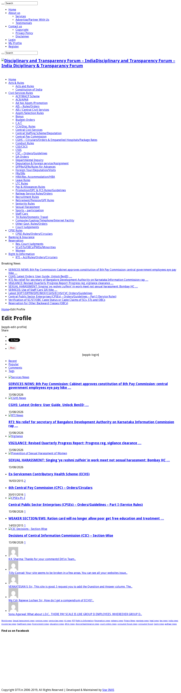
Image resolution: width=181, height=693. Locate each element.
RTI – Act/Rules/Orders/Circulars (36, 257)
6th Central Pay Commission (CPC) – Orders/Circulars (50, 488)
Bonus (20, 116)
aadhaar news (171, 624)
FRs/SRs (20, 173)
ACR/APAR (22, 99)
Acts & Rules (16, 83)
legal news (154, 621)
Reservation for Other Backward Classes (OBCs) (38, 303)
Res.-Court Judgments (29, 244)
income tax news (8, 624)
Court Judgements (27, 227)
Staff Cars (22, 213)
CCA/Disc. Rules (25, 126)
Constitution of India (29, 89)
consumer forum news (127, 624)
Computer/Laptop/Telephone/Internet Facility (45, 220)
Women (20, 250)
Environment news (40, 624)
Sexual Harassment (28, 207)
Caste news (159, 624)
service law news (56, 621)
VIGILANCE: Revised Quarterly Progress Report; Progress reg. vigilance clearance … (60, 283)
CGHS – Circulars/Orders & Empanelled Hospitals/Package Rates (56, 140)
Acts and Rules (25, 86)
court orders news (108, 624)
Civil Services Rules (20, 93)
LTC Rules (22, 183)
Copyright (22, 29)
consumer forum (145, 624)
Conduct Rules (25, 143)
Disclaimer (22, 36)
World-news (6, 621)
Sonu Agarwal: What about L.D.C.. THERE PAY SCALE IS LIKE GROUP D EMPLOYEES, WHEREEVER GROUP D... (75, 614)
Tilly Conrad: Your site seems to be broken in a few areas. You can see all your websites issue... (67, 573)
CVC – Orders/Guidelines (31, 153)
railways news (117, 621)
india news (173, 621)
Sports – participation (30, 210)
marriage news (142, 621)
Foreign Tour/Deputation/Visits (36, 170)
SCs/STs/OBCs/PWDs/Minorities (36, 247)
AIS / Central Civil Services (32, 109)
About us (14, 13)
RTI (73, 621)
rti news (67, 621)
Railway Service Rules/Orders (34, 193)
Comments (15, 367)
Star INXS (108, 690)
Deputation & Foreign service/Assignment (42, 163)
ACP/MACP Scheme (28, 96)
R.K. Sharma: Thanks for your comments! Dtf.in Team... (42, 559)
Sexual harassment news (24, 621)
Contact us (15, 26)
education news (57, 624)
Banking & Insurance (21, 237)
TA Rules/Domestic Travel (32, 217)
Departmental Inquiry (29, 160)
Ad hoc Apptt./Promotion (32, 103)
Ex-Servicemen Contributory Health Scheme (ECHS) (49, 474)
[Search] (2, 4)
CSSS (19, 150)
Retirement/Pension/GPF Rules (35, 200)
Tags (11, 371)
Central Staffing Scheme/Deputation (39, 133)
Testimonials (24, 23)
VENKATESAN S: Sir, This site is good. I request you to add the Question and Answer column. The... (70, 586)
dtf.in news (70, 624)
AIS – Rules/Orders (27, 106)
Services (21, 16)
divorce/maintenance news (87, 624)
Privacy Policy (24, 33)
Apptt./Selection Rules (30, 113)
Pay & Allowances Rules (30, 187)
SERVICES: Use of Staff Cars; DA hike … (32, 290)
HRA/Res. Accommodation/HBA (35, 177)
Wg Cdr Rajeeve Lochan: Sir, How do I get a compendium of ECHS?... (51, 600)
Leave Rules (23, 180)
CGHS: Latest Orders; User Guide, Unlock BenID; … (40, 276)
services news (41, 621)
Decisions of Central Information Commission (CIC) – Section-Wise (60, 535)
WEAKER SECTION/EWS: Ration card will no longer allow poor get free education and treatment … (86, 518)
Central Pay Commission (31, 136)
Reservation (15, 240)
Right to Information (21, 254)
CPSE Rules (15, 230)
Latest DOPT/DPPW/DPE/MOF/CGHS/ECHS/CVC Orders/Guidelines (50, 293)
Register (13, 46)
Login (12, 39)
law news (164, 621)
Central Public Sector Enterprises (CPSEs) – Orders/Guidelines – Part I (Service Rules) (62, 296)
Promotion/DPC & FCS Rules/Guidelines (41, 190)
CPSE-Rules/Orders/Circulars (34, 234)
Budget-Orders (25, 119)
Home (12, 9)
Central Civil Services (29, 130)
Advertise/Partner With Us (32, 19)
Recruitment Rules (27, 197)
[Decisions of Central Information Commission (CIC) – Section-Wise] (27, 529)
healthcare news (24, 624)
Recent (12, 361)
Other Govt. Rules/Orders (31, 223)
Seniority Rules (25, 203)
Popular (13, 364)
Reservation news (102, 621)
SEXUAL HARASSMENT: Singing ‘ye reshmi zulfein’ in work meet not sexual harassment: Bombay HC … (73, 286)
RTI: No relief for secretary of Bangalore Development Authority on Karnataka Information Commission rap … (78, 279)
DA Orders (22, 156)
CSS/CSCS (22, 146)
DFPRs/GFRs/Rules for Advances (36, 166)
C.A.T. (19, 123)
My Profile (15, 43)
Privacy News (129, 621)
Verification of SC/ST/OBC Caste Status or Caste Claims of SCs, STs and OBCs (56, 300)
